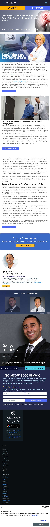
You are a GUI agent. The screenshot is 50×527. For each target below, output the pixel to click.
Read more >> (5, 365)
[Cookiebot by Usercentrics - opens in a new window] (43, 507)
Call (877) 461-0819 (9, 368)
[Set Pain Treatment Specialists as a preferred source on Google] (13, 428)
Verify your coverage (36, 400)
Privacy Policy (5, 404)
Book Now (5, 286)
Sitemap (16, 437)
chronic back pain (15, 75)
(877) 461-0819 (17, 430)
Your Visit (5, 451)
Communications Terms (39, 403)
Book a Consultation (10, 148)
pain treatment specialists (29, 241)
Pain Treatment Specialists (19, 81)
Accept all (41, 524)
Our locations (9, 91)
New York (5, 474)
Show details (43, 520)
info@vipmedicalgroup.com (13, 432)
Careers (4, 467)
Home (4, 449)
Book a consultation (25, 245)
